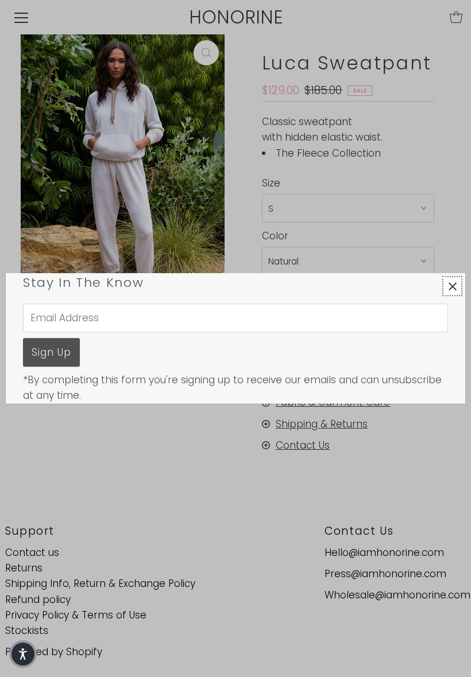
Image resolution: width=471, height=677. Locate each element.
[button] (23, 654)
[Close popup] (452, 286)
